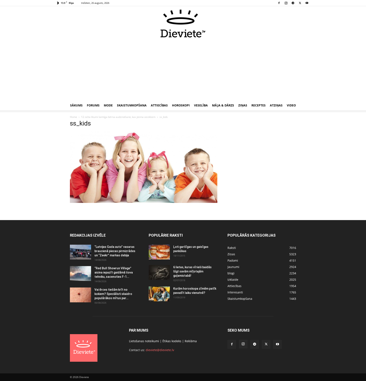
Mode (108, 105)
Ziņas (242, 105)
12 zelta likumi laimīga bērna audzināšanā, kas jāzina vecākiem (118, 117)
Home (73, 117)
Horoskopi (181, 105)
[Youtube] (307, 3)
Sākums (76, 105)
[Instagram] (286, 3)
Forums (93, 105)
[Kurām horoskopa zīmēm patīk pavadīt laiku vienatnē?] (159, 293)
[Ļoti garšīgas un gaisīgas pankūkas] (159, 252)
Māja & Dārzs (223, 105)
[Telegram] (293, 3)
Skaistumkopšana (132, 105)
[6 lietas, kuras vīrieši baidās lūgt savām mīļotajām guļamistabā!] (159, 272)
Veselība (201, 105)
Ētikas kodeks (171, 341)
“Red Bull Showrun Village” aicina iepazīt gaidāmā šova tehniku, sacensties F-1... (113, 272)
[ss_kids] (143, 202)
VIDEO (291, 105)
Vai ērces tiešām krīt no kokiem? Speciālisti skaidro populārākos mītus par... (113, 294)
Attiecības (159, 105)
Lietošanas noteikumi (144, 341)
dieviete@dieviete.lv (160, 350)
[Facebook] (279, 3)
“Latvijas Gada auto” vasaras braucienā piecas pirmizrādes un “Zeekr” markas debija (114, 251)
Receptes (258, 105)
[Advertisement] (183, 69)
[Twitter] (300, 3)
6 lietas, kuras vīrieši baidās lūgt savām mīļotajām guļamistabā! (192, 271)
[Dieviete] (183, 23)
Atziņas (276, 105)
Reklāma (191, 341)
